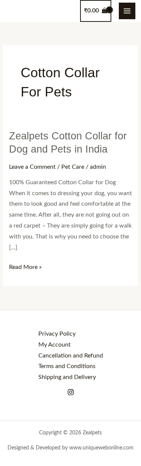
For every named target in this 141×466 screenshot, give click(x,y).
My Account (54, 345)
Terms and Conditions (67, 366)
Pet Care (72, 167)
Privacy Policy (57, 334)
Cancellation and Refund (70, 356)
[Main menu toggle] (127, 11)
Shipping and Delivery (67, 377)
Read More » (25, 266)
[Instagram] (70, 392)
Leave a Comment (32, 167)
